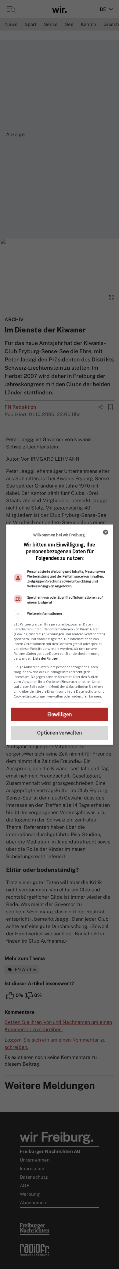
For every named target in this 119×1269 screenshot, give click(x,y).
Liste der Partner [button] (45, 658)
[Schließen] (105, 532)
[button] (60, 614)
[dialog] (59, 634)
